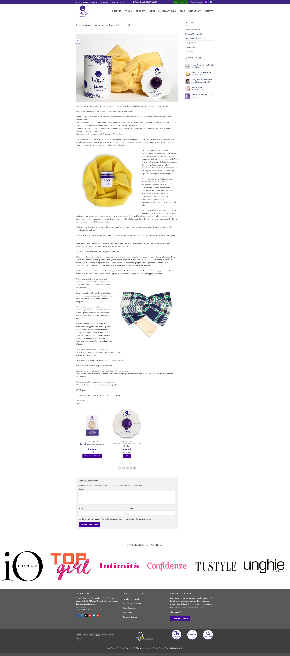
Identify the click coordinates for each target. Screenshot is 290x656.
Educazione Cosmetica (193, 38)
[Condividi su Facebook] (119, 468)
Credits (180, 648)
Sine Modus (116, 251)
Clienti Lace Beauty (192, 29)
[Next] (287, 569)
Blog (182, 11)
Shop (152, 11)
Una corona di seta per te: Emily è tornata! (201, 73)
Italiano (212, 2)
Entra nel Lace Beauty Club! (145, 2)
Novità (78, 22)
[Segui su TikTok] (86, 616)
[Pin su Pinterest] (131, 468)
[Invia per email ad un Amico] (127, 468)
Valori (128, 11)
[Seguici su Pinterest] (90, 616)
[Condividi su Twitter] (123, 468)
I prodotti (188, 47)
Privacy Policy (170, 648)
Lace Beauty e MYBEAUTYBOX (198, 88)
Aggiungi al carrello (92, 456)
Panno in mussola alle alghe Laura (92, 444)
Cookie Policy (158, 648)
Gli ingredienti (190, 43)
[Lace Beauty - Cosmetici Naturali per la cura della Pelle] (87, 11)
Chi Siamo (116, 11)
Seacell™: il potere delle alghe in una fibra (202, 66)
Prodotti (141, 11)
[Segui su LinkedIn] (94, 616)
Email (131, 508)
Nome (81, 508)
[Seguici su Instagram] (82, 616)
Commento (83, 489)
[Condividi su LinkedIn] (135, 468)
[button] (206, 2)
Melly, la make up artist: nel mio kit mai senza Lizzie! (201, 81)
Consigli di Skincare (192, 34)
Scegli (126, 456)
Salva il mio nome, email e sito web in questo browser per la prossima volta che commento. (116, 519)
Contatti (209, 11)
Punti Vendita (195, 11)
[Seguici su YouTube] (98, 616)
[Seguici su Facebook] (78, 616)
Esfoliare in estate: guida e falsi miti (201, 96)
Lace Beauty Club (167, 11)
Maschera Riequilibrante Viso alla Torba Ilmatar (127, 445)
